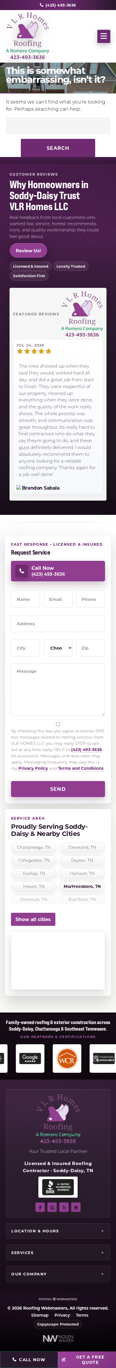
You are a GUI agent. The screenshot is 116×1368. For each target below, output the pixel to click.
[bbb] (76, 1207)
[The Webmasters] (58, 1299)
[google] (52, 1207)
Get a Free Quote (90, 1359)
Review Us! (28, 250)
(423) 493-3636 (86, 749)
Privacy (62, 1315)
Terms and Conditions (81, 768)
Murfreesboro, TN (82, 886)
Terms (82, 1315)
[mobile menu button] (103, 36)
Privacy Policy (33, 768)
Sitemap (39, 1315)
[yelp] (64, 1207)
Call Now (32, 1359)
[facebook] (40, 1207)
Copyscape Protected (58, 1324)
